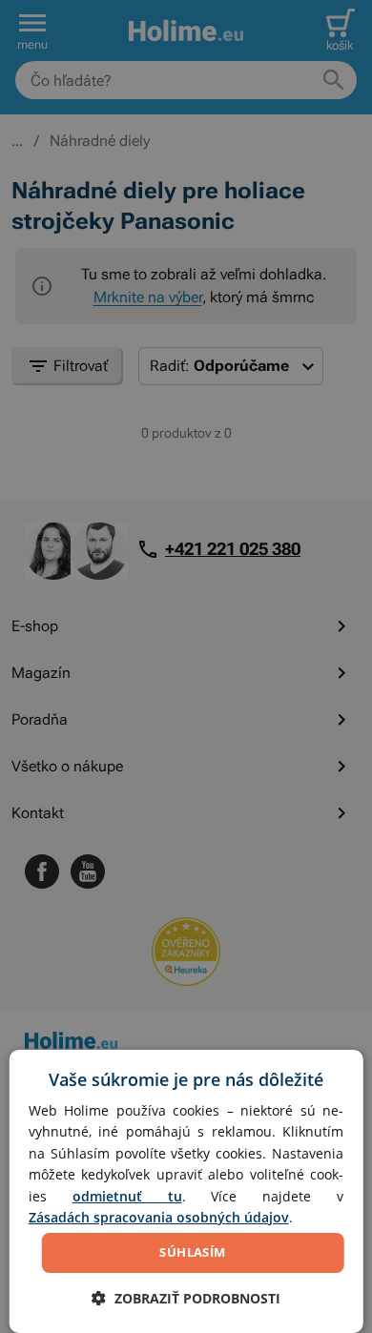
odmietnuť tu (127, 1196)
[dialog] (186, 1191)
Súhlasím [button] (192, 1252)
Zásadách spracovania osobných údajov (159, 1217)
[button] (186, 1298)
